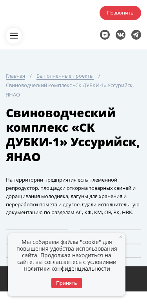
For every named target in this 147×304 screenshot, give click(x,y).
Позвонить (120, 12)
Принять (66, 282)
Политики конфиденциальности (67, 268)
